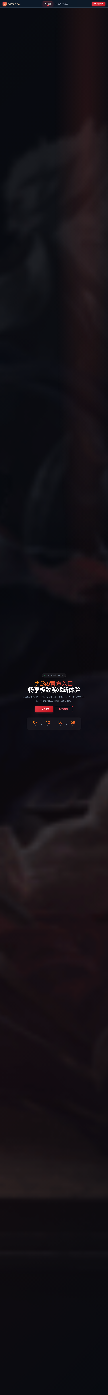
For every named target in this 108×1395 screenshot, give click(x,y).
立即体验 (45, 709)
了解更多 (65, 709)
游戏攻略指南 (63, 4)
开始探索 (100, 4)
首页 (49, 4)
